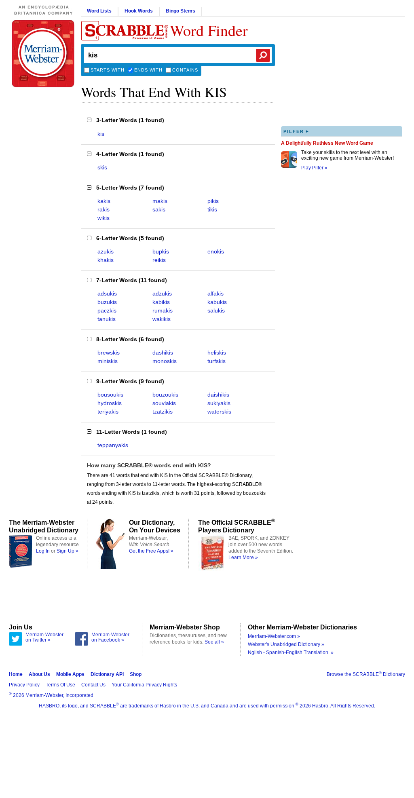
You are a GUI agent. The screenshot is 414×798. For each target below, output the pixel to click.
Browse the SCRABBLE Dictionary (366, 674)
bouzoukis (165, 394)
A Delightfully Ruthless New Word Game (327, 143)
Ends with (148, 70)
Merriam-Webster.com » (274, 636)
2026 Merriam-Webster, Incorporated (51, 695)
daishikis (218, 394)
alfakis (215, 293)
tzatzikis (162, 411)
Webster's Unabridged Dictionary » (286, 644)
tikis (212, 209)
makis (159, 201)
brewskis (108, 352)
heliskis (216, 352)
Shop (136, 674)
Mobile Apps (70, 674)
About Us (39, 674)
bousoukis (110, 394)
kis (100, 134)
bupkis (160, 251)
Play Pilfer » (314, 168)
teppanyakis (112, 445)
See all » (214, 642)
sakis (158, 209)
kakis (103, 201)
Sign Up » (67, 551)
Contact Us (93, 685)
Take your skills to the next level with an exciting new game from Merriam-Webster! (347, 155)
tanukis (106, 319)
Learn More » (243, 557)
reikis (159, 260)
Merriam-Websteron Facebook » (110, 637)
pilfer (296, 131)
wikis (103, 218)
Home (16, 674)
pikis (213, 201)
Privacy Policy (24, 685)
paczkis (106, 310)
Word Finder (209, 30)
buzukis (107, 302)
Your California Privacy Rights (144, 685)
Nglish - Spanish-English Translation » (291, 652)
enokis (215, 251)
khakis (105, 260)
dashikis (162, 352)
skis (102, 167)
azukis (105, 251)
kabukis (217, 302)
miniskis (107, 361)
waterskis (219, 411)
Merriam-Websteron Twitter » (44, 637)
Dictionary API (107, 674)
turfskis (216, 361)
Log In (43, 551)
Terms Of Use (60, 685)
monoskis (164, 361)
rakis (103, 209)
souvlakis (164, 403)
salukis (216, 310)
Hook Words (139, 11)
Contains (185, 70)
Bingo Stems (180, 11)
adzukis (162, 293)
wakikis (161, 319)
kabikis (161, 302)
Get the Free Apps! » (151, 551)
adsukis (107, 293)
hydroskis (109, 403)
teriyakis (107, 411)
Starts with (108, 70)
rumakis (162, 310)
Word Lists (99, 11)
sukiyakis (218, 403)
